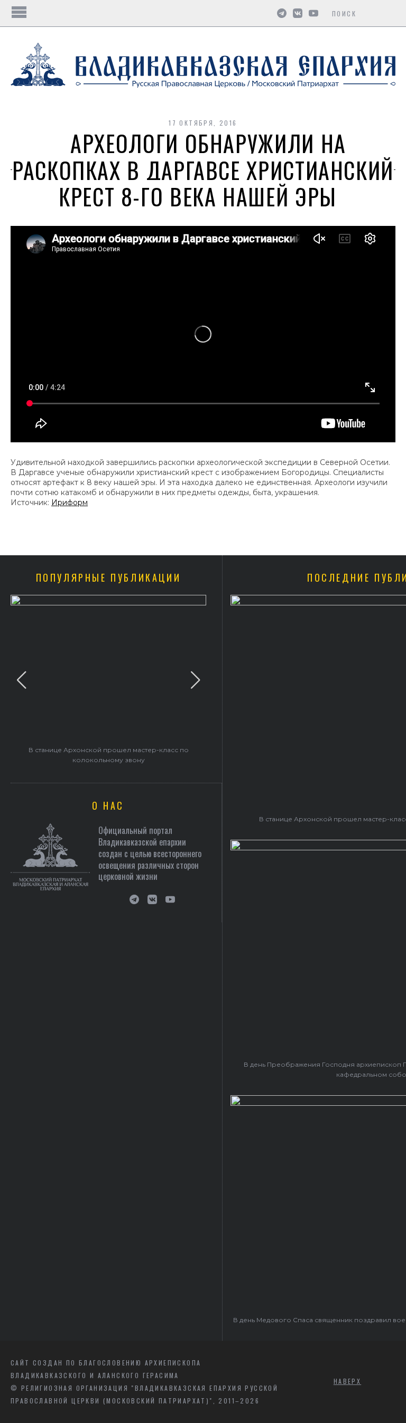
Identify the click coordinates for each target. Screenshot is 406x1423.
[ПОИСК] (388, 13)
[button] (21, 680)
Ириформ (69, 502)
